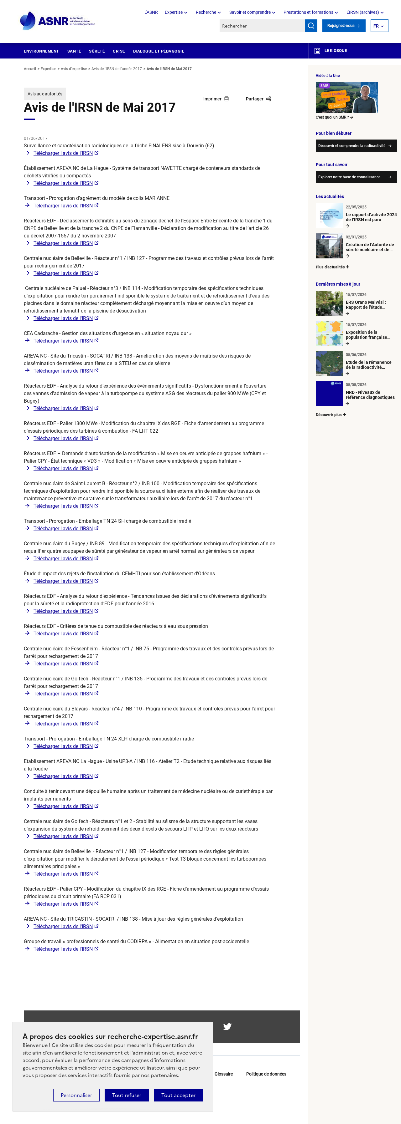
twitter (227, 1026)
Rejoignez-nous (341, 25)
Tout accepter (178, 1095)
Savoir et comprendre (250, 12)
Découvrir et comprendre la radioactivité (351, 146)
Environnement (41, 51)
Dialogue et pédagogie (159, 51)
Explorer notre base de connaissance (349, 177)
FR (376, 25)
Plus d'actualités (330, 267)
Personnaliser (76, 1095)
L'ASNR (151, 12)
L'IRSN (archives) (362, 12)
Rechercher (311, 25)
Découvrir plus (329, 414)
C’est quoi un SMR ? (332, 117)
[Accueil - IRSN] (58, 21)
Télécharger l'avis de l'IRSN (63, 153)
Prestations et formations (308, 12)
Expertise (174, 12)
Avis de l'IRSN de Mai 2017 (169, 69)
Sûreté (97, 51)
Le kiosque (335, 50)
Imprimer (212, 98)
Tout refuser (126, 1095)
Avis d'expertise (74, 69)
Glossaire (224, 1073)
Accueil (30, 69)
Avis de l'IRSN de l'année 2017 (116, 69)
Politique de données (266, 1073)
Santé (74, 51)
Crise (119, 51)
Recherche (206, 12)
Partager (254, 98)
